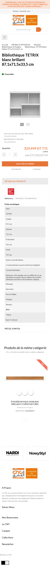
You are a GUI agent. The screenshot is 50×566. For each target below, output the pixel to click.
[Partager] (2, 70)
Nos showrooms (10, 142)
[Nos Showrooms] (3, 12)
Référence (9, 198)
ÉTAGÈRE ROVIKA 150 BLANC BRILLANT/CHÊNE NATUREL (25, 402)
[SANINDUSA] (39, 454)
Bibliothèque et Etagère (25, 407)
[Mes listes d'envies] (35, 11)
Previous (23, 420)
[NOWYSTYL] (14, 454)
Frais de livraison (10, 136)
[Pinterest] (7, 70)
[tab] (25, 181)
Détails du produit (15, 181)
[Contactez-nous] (3, 10)
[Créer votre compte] (44, 11)
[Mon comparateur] (40, 11)
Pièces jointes (12, 328)
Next (27, 420)
